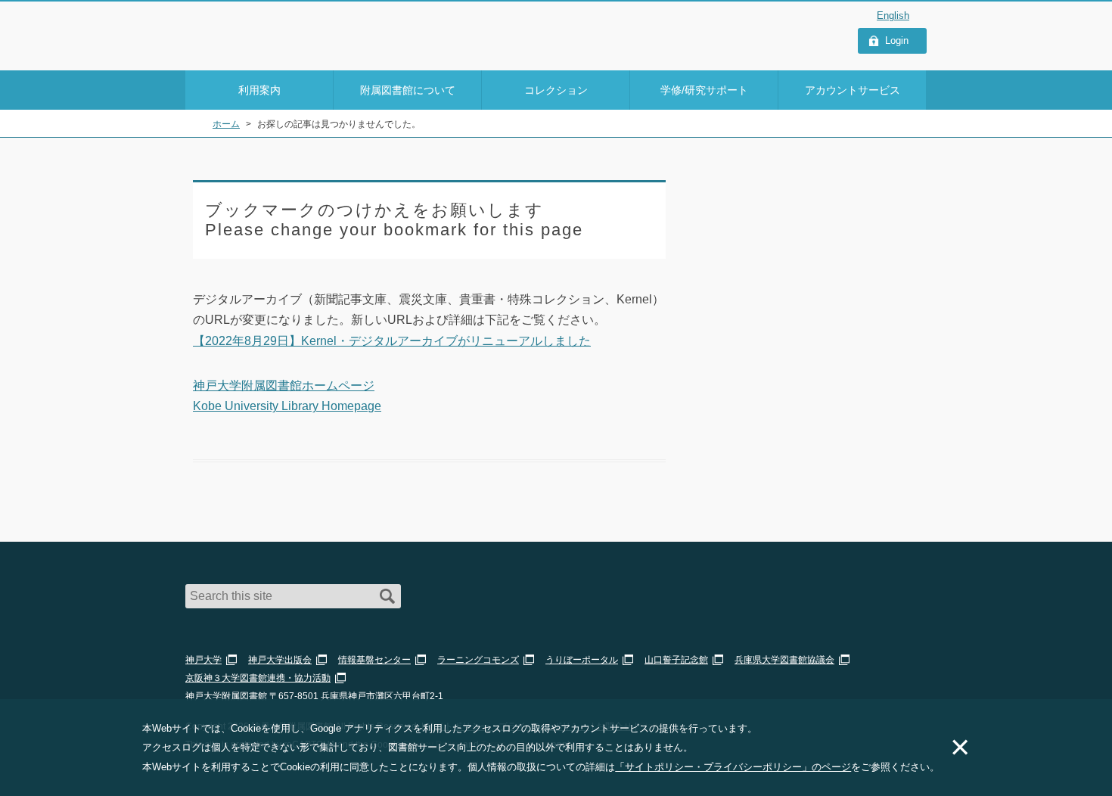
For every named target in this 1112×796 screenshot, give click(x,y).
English (893, 15)
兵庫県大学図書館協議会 (784, 660)
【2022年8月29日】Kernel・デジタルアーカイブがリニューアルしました (392, 340)
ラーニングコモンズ (478, 660)
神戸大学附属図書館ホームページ (283, 385)
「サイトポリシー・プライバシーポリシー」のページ (733, 767)
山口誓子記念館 (676, 660)
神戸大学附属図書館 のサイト (253, 50)
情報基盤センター (374, 660)
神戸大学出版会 (280, 660)
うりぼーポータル (581, 660)
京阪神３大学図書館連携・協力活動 (258, 678)
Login (897, 40)
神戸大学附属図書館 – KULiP (273, 31)
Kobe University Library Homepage (287, 406)
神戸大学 (203, 660)
